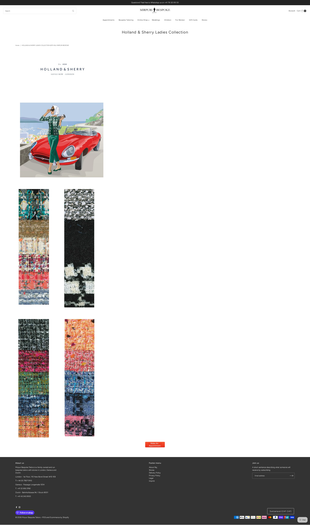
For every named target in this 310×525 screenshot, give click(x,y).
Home (17, 45)
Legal (151, 478)
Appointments (108, 20)
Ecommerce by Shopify (59, 517)
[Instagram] (19, 507)
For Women (180, 20)
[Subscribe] (292, 476)
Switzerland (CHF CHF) (280, 511)
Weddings (156, 20)
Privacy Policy (154, 475)
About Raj (153, 467)
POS (44, 517)
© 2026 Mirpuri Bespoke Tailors (27, 517)
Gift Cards (193, 20)
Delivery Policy (155, 473)
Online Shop (142, 20)
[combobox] (39, 11)
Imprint (152, 481)
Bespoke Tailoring (126, 20)
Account (292, 11)
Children (167, 20)
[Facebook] (16, 507)
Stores (204, 20)
